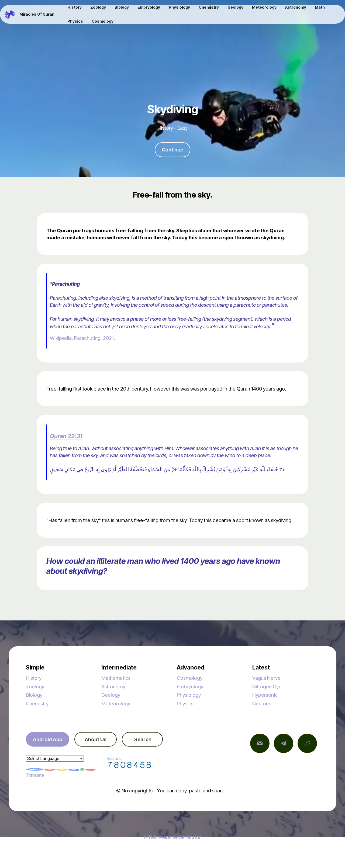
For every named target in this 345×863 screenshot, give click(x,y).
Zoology (35, 686)
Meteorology (115, 703)
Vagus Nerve (266, 678)
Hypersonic (265, 695)
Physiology (189, 695)
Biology (34, 695)
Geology (110, 695)
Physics (185, 703)
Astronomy (113, 686)
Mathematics (115, 678)
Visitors (114, 758)
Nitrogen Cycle (268, 686)
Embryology (190, 686)
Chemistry (37, 703)
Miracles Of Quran (36, 14)
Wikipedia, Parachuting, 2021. (82, 338)
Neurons (261, 703)
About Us (95, 739)
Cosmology (189, 678)
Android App (47, 739)
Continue (172, 150)
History (34, 678)
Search (142, 739)
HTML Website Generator (172, 837)
